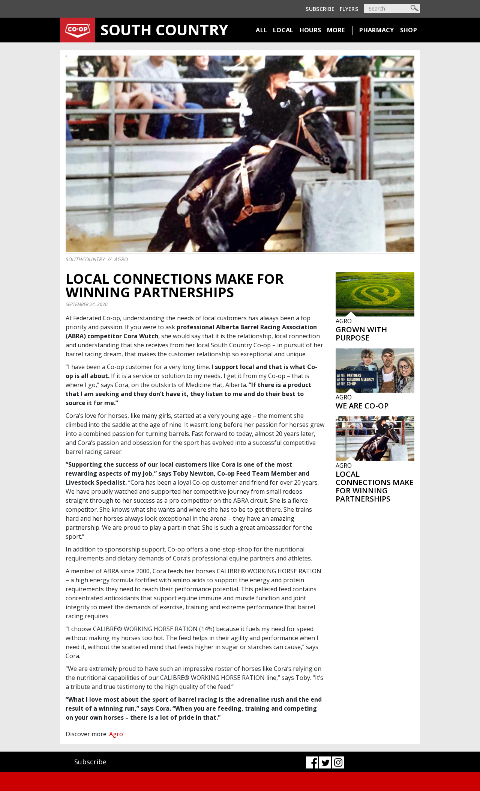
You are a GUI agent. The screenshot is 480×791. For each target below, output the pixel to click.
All (261, 30)
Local (283, 30)
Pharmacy (376, 30)
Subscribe (320, 8)
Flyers (349, 8)
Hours (310, 30)
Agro (121, 259)
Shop (408, 30)
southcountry (85, 259)
